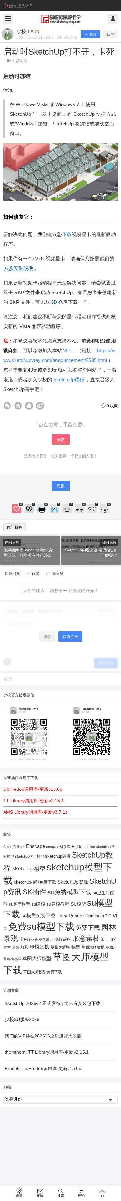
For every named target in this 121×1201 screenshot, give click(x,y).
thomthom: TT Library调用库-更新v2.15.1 (47, 1052)
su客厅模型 (19, 904)
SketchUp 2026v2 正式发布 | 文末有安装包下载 (52, 1003)
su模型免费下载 (38, 915)
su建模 (38, 904)
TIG (108, 916)
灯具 (24, 947)
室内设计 (46, 939)
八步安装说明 (19, 268)
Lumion (89, 847)
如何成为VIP (21, 6)
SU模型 (78, 904)
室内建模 (28, 939)
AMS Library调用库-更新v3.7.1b (35, 812)
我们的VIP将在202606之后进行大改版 (43, 1035)
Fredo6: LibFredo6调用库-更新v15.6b (43, 1068)
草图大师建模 (93, 947)
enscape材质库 (58, 847)
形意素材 (85, 938)
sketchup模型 (28, 869)
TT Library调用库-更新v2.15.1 (33, 800)
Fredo (77, 846)
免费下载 (88, 927)
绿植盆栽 (39, 946)
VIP (67, 350)
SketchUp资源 (72, 882)
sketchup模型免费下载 (35, 882)
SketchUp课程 (69, 379)
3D (54, 302)
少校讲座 (62, 939)
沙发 (15, 947)
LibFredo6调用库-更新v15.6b (32, 789)
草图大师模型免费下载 (42, 972)
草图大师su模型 (65, 947)
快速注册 (70, 636)
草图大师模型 (36, 958)
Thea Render (70, 915)
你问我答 (14, 527)
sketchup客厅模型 (29, 856)
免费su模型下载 (41, 926)
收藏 (112, 406)
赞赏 (61, 439)
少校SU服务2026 (22, 1019)
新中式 (108, 939)
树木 (7, 947)
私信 (110, 34)
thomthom (94, 915)
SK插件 (34, 892)
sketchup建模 (58, 856)
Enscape (35, 846)
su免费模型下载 (69, 892)
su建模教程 (57, 904)
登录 (47, 636)
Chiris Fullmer (14, 847)
